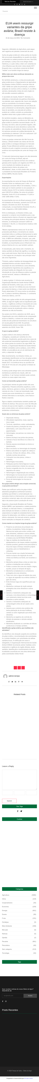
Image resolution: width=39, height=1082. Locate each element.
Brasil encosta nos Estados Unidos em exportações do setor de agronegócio (18, 831)
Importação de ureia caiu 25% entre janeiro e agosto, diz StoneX (17, 875)
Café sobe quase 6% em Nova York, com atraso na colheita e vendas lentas (19, 706)
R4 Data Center (28, 1078)
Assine (30, 995)
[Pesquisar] (36, 11)
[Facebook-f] (18, 811)
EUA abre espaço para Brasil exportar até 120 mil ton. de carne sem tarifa (19, 747)
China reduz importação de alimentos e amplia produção (18, 846)
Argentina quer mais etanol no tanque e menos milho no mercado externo (18, 726)
